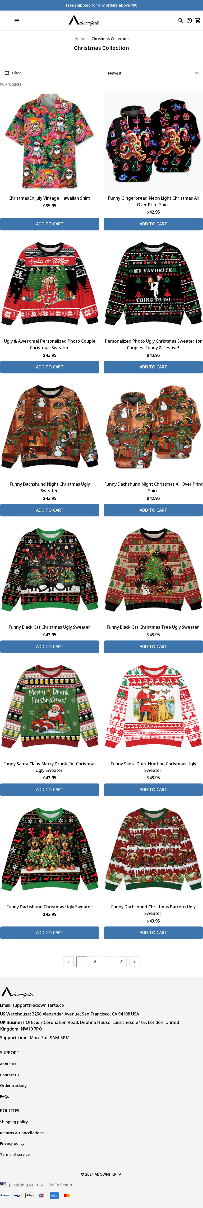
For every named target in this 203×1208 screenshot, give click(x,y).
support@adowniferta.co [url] (38, 1005)
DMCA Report (60, 1184)
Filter (16, 72)
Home (80, 38)
